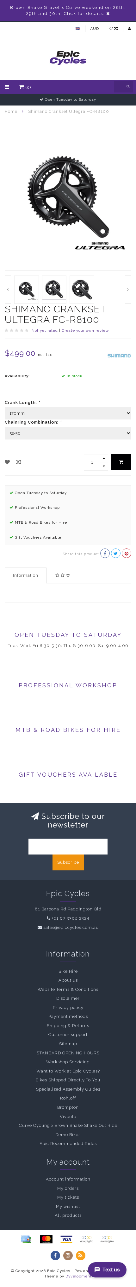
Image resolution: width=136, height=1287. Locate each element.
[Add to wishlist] (7, 462)
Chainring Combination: (33, 422)
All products (68, 1215)
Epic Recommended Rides (68, 1143)
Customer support (68, 1034)
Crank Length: (22, 402)
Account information (68, 1179)
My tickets (68, 1197)
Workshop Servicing (68, 1061)
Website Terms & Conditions (68, 989)
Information (25, 575)
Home (11, 111)
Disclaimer (68, 998)
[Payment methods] (26, 1239)
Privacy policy (68, 1007)
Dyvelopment (78, 1276)
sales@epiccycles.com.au (71, 927)
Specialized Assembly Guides (68, 1089)
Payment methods (68, 1016)
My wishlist (68, 1206)
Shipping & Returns (68, 1025)
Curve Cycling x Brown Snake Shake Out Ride (68, 1125)
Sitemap (68, 1043)
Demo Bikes (68, 1134)
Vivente (68, 1116)
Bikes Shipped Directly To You (68, 1080)
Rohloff (68, 1098)
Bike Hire (68, 971)
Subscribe (68, 862)
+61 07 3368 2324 (70, 918)
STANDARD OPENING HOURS (68, 1053)
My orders (68, 1188)
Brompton (68, 1107)
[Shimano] (119, 355)
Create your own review (85, 330)
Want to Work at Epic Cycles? (68, 1071)
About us (68, 980)
